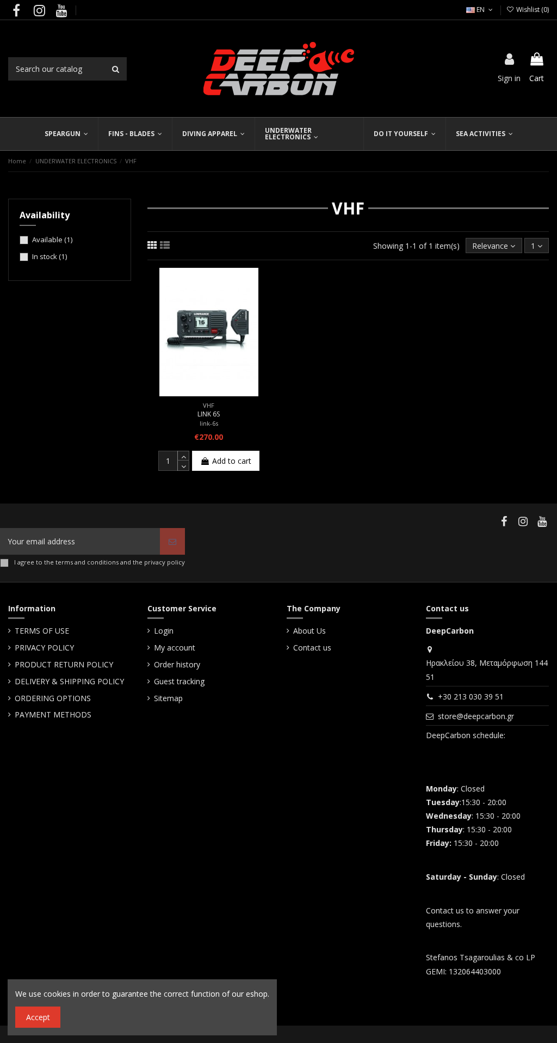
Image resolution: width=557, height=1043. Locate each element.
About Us (309, 630)
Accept (38, 1017)
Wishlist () (532, 9)
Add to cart (231, 461)
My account (174, 647)
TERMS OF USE (42, 630)
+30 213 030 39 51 (471, 696)
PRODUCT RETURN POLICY (64, 664)
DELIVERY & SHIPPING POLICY (69, 681)
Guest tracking (179, 681)
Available (52, 239)
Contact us (312, 647)
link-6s (209, 423)
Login (164, 630)
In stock (49, 256)
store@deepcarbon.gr (476, 716)
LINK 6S (208, 414)
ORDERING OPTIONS (53, 698)
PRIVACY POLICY (44, 647)
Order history (177, 664)
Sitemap (168, 698)
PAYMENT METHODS (53, 714)
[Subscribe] (172, 541)
